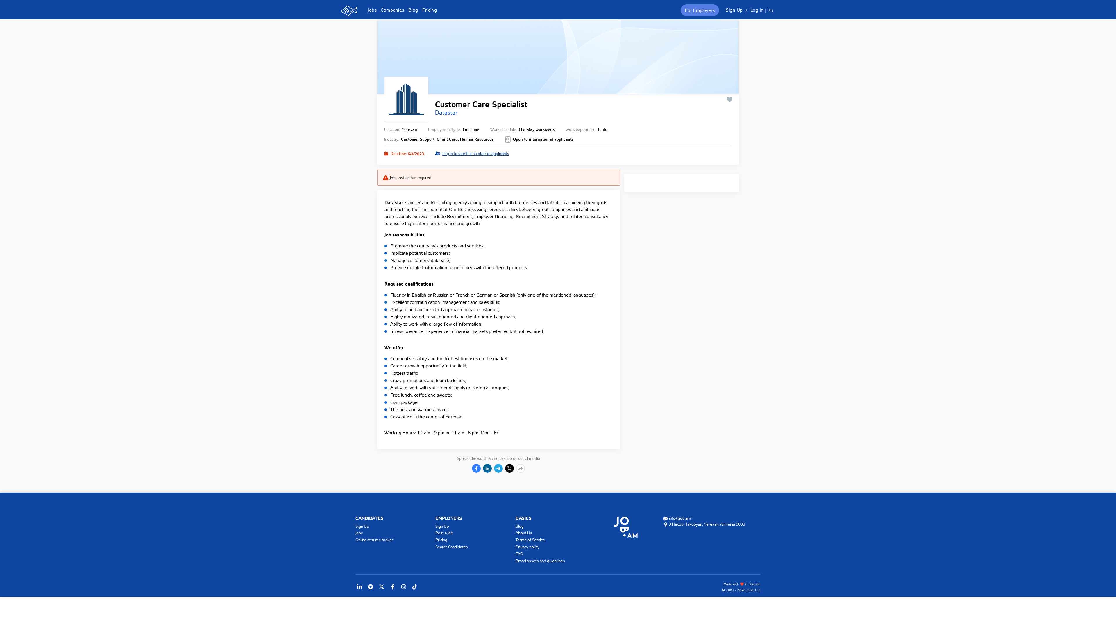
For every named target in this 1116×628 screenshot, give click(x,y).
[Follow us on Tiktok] (415, 587)
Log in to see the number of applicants (475, 153)
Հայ (770, 10)
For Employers (700, 10)
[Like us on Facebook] (393, 587)
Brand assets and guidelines (540, 560)
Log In (757, 10)
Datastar (446, 112)
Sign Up (734, 10)
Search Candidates (451, 546)
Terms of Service (530, 539)
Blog (413, 10)
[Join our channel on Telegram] (370, 587)
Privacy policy (527, 546)
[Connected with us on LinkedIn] (359, 587)
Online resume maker (374, 539)
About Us (524, 532)
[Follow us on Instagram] (404, 587)
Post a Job (444, 532)
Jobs (372, 10)
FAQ (519, 553)
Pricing (429, 10)
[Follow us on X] (382, 587)
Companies (392, 10)
